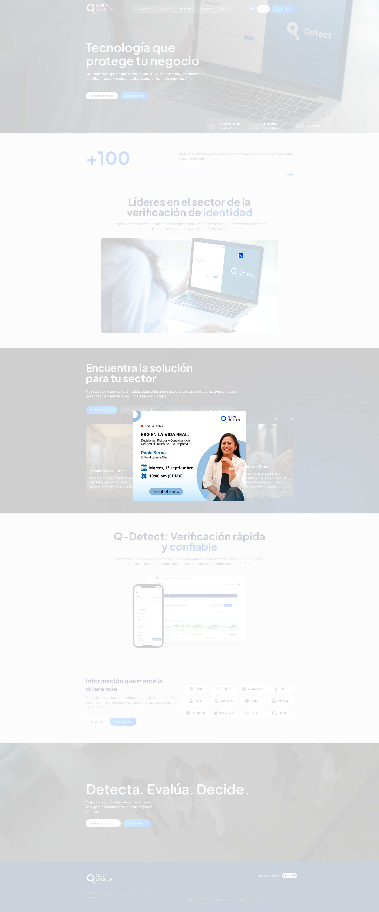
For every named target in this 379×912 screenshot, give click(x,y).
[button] (241, 256)
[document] (189, 456)
